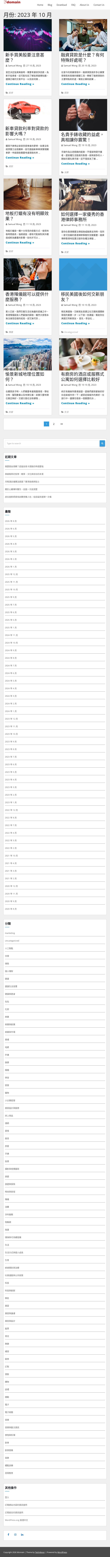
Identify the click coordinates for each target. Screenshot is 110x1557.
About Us (84, 4)
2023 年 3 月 (11, 787)
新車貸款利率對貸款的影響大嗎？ (27, 131)
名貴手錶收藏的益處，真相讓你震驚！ (82, 137)
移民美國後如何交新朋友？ (82, 296)
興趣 (7, 1343)
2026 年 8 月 (11, 521)
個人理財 (9, 971)
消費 (66, 172)
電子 (7, 1404)
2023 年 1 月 (11, 802)
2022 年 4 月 (11, 832)
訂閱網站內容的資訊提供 (16, 1504)
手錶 (7, 1153)
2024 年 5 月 (11, 680)
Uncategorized (71, 332)
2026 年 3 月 (11, 551)
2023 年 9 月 (11, 741)
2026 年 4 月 (11, 543)
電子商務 (9, 1412)
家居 (7, 1085)
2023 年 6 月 (11, 764)
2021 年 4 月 (11, 863)
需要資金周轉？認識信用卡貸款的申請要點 (24, 466)
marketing (10, 933)
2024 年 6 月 (11, 673)
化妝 (7, 1009)
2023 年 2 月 (11, 794)
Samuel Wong (15, 65)
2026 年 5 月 (11, 536)
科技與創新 (10, 1290)
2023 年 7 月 (11, 756)
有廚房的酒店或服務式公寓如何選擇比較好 (82, 376)
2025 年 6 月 (11, 612)
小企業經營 (10, 1100)
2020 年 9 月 (11, 901)
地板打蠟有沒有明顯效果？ (27, 216)
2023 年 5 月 (11, 772)
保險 (7, 963)
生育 (7, 1260)
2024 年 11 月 (11, 635)
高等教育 (9, 1473)
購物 (7, 1381)
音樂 (7, 1419)
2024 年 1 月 (11, 711)
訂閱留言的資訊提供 (14, 1512)
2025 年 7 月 (11, 604)
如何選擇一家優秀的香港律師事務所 (82, 216)
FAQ (73, 4)
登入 (7, 1497)
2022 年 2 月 (11, 848)
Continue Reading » (20, 84)
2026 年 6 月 (11, 528)
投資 (11, 92)
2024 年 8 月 (11, 658)
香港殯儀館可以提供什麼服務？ (27, 296)
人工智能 (9, 948)
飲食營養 (9, 1450)
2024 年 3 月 (11, 696)
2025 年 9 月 (11, 597)
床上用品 (9, 1115)
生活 (66, 411)
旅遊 (7, 1176)
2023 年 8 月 (11, 749)
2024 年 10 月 (11, 642)
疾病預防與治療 (12, 1267)
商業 (66, 252)
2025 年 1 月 (11, 627)
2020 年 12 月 (11, 886)
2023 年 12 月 (11, 718)
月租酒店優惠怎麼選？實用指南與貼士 (22, 481)
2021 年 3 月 (11, 870)
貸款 (66, 92)
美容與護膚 (10, 1313)
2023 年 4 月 (11, 779)
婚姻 (7, 1070)
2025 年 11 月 (11, 582)
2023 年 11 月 (11, 726)
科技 (7, 1283)
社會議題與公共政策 (14, 1275)
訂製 (7, 1366)
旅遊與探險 (10, 1184)
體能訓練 (9, 1465)
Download (62, 4)
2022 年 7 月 (11, 825)
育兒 (7, 1336)
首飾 (7, 1457)
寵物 (7, 1092)
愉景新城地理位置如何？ (24, 376)
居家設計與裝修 (12, 1108)
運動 (7, 1397)
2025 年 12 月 (11, 574)
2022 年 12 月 (11, 810)
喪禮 (7, 1039)
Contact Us (99, 4)
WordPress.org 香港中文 (16, 1520)
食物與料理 (10, 1435)
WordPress (62, 1552)
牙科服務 (9, 1214)
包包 (7, 1001)
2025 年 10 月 (11, 589)
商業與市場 (10, 1032)
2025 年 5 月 (11, 620)
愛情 (7, 1130)
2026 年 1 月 (11, 566)
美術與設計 (10, 1321)
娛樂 (7, 1062)
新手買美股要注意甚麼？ (24, 57)
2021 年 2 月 (11, 878)
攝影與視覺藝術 (12, 1168)
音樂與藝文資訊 (12, 1427)
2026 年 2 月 (11, 559)
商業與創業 (10, 1024)
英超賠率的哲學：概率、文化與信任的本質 (24, 474)
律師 (7, 1123)
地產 (7, 1047)
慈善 (7, 1138)
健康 (7, 978)
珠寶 (7, 1229)
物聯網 (8, 1222)
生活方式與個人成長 (14, 1252)
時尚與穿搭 (10, 1191)
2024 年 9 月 (11, 650)
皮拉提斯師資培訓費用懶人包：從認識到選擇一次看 (28, 496)
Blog (50, 4)
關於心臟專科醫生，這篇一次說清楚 (21, 489)
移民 (7, 1298)
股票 (7, 1328)
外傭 (7, 1054)
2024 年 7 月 (11, 665)
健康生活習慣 (11, 986)
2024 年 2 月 (11, 703)
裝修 (11, 251)
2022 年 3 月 (11, 840)
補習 (7, 1351)
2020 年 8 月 (11, 908)
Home (40, 4)
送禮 (7, 1389)
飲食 (7, 1442)
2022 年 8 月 (11, 817)
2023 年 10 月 (11, 734)
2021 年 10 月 (11, 855)
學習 (7, 1077)
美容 (7, 1305)
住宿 (7, 956)
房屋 (11, 411)
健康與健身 (10, 994)
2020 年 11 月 (11, 893)
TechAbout (40, 1552)
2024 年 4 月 (11, 688)
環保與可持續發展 (13, 1237)
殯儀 (11, 332)
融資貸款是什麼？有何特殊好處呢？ (82, 57)
